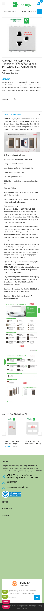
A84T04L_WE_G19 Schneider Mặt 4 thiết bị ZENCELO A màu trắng (32, 444)
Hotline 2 (6, 607)
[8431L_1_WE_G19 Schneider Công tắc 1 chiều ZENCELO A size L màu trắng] (12, 427)
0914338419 (12, 482)
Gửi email (37, 597)
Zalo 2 (5, 597)
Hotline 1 (6, 602)
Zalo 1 (5, 591)
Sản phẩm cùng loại (14, 414)
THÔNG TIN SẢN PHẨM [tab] (12, 114)
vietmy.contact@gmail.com (17, 487)
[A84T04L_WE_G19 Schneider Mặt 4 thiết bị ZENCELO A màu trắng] (32, 427)
